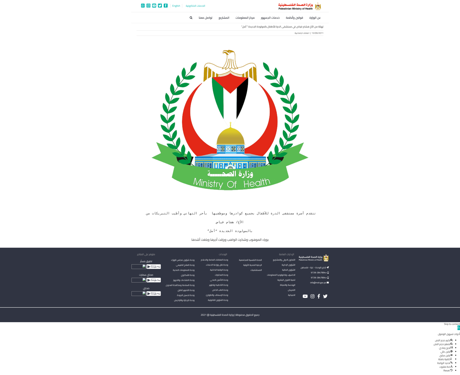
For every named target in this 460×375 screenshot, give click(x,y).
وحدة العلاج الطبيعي (185, 265)
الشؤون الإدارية (288, 265)
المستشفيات (256, 270)
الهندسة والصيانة (287, 285)
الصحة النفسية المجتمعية (250, 260)
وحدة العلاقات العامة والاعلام (214, 260)
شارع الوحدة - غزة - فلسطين (314, 267)
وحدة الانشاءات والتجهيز (184, 280)
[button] (191, 17)
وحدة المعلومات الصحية (184, 270)
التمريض (291, 290)
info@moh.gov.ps (318, 282)
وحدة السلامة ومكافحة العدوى (180, 285)
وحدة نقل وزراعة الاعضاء (217, 265)
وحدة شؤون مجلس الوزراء (183, 260)
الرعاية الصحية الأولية (252, 265)
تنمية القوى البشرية (286, 280)
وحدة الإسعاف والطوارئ (217, 295)
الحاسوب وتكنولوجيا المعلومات (281, 275)
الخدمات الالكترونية (195, 6)
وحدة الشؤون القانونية (218, 300)
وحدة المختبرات (221, 275)
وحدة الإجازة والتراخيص (184, 300)
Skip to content (452, 324)
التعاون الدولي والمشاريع (284, 260)
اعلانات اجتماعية (302, 33)
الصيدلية (291, 295)
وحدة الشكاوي (188, 275)
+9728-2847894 (319, 272)
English (176, 6)
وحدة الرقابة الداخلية (219, 270)
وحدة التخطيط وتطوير (218, 285)
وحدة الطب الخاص (220, 290)
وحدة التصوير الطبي (186, 290)
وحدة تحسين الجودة (186, 295)
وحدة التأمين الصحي (219, 280)
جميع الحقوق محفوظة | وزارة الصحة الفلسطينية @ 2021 (230, 314)
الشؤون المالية (288, 270)
